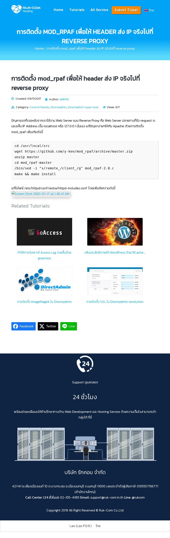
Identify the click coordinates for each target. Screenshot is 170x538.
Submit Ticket (126, 10)
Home (58, 10)
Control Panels (39, 107)
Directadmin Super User (83, 107)
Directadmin (59, 107)
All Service (99, 10)
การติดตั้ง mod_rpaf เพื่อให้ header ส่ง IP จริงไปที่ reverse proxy (91, 48)
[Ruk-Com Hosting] (25, 9)
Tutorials (77, 10)
